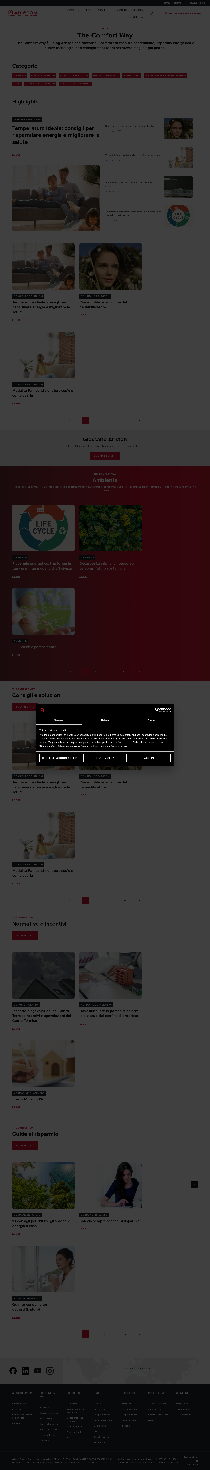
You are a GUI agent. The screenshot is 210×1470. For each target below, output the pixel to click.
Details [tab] (105, 720)
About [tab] (151, 720)
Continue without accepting (62, 758)
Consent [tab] (58, 720)
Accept (149, 758)
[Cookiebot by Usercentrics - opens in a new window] (157, 710)
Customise (103, 758)
